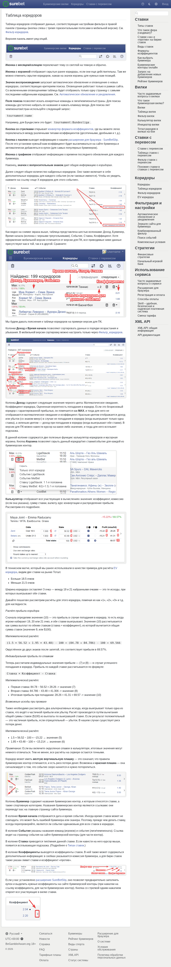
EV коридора (146, 197)
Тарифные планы (50, 954)
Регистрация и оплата (151, 295)
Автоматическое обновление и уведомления (148, 217)
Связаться (45, 933)
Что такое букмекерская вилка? (151, 102)
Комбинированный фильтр (149, 232)
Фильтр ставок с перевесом (147, 161)
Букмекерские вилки (55, 4)
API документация (149, 335)
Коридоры (77, 4)
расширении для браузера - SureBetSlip (93, 139)
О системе (104, 941)
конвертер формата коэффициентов (70, 129)
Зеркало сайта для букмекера (149, 225)
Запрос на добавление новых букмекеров (149, 74)
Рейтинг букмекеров (150, 81)
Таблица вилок (147, 111)
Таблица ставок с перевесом (148, 154)
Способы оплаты (148, 299)
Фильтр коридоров (149, 193)
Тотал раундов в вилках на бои (148, 130)
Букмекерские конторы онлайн (148, 66)
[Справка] (142, 4)
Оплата (43, 960)
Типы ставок (145, 25)
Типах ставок (76, 845)
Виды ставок (145, 46)
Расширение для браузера (148, 289)
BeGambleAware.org (18, 944)
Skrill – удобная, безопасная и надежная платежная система (151, 307)
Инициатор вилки (148, 124)
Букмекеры (75, 933)
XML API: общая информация (147, 329)
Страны (73, 949)
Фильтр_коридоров (110, 332)
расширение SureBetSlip (51, 880)
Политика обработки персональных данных (112, 956)
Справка (44, 944)
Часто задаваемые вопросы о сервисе (149, 282)
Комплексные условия (151, 242)
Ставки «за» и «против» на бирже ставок (149, 40)
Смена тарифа (147, 315)
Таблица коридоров (150, 188)
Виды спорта (76, 944)
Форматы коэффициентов (148, 52)
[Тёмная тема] (149, 4)
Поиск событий (147, 237)
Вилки (141, 107)
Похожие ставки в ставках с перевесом (150, 168)
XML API (73, 954)
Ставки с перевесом (99, 4)
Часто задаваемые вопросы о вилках (149, 95)
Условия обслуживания (107, 948)
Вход (165, 4)
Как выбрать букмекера (145, 59)
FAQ (42, 949)
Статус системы (78, 960)
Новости (44, 938)
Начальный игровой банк (150, 262)
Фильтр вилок (146, 116)
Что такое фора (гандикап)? (147, 31)
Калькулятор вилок (149, 120)
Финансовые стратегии (145, 255)
